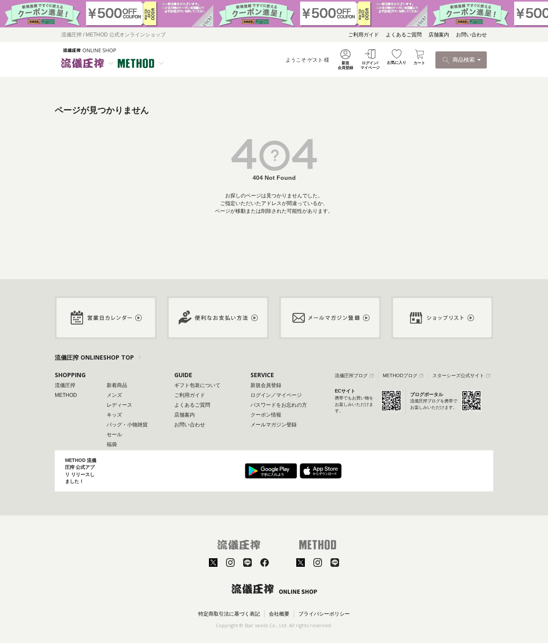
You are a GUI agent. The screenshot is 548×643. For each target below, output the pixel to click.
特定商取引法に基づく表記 (229, 614)
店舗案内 (439, 35)
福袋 (112, 444)
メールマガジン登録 (273, 425)
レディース (119, 405)
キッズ (114, 415)
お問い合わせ (471, 35)
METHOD (66, 395)
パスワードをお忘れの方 (278, 405)
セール (114, 435)
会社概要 (279, 614)
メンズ (114, 395)
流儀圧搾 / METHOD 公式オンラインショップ (113, 35)
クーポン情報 (265, 415)
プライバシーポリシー (324, 614)
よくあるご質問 (404, 35)
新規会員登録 (265, 385)
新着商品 (117, 385)
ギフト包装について (197, 385)
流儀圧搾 (65, 385)
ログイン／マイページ (276, 395)
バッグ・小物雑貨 (127, 425)
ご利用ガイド (363, 35)
